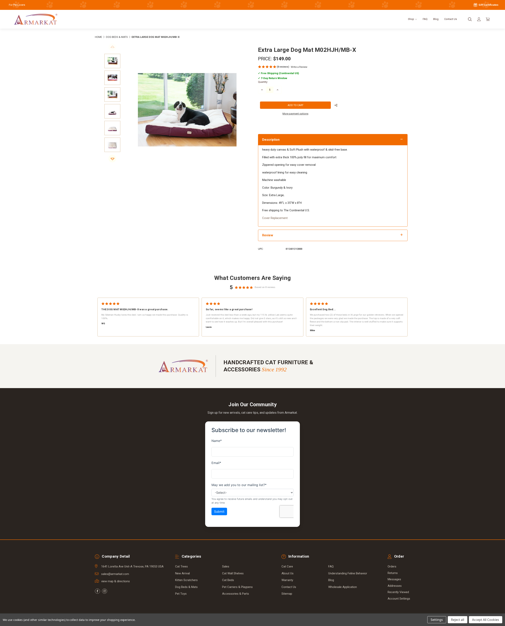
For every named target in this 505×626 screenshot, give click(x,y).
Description (271, 140)
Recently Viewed (398, 592)
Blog (436, 19)
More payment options (295, 113)
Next (112, 158)
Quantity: (263, 81)
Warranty (287, 580)
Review (267, 235)
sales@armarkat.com (115, 574)
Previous (112, 47)
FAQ (425, 19)
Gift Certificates (488, 4)
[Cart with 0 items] (488, 19)
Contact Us (450, 19)
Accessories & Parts (235, 593)
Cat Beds (228, 580)
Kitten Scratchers (186, 580)
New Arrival (182, 573)
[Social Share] (336, 105)
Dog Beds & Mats (186, 587)
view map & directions (115, 581)
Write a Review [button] (299, 66)
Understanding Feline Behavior (347, 573)
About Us (287, 573)
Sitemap (286, 593)
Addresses (395, 586)
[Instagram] (104, 591)
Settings (437, 620)
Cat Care (287, 566)
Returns (393, 573)
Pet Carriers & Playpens (237, 587)
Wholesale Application (342, 587)
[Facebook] (97, 591)
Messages (394, 579)
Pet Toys (181, 593)
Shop (411, 19)
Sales (225, 566)
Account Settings (399, 598)
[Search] (470, 19)
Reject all (457, 620)
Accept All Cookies (485, 620)
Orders (392, 566)
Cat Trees (181, 566)
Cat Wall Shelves (233, 573)
